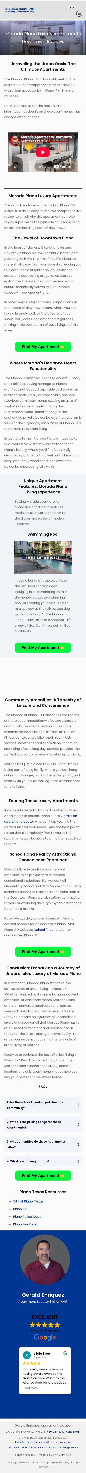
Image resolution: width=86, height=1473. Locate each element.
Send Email (73, 1431)
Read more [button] (30, 1388)
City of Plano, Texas (28, 1201)
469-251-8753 (55, 1431)
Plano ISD (20, 1209)
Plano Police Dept (27, 1216)
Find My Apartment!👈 (43, 346)
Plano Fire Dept (25, 1224)
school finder (44, 929)
